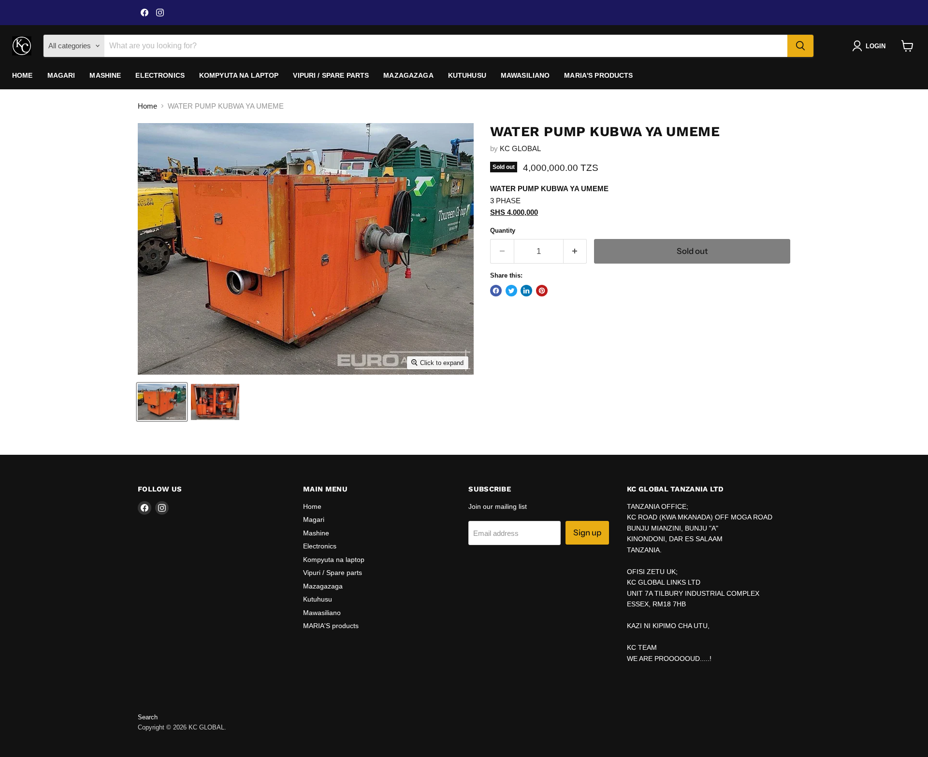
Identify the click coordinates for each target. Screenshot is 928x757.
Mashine (105, 75)
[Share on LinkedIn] (526, 290)
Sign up (587, 532)
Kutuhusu (467, 75)
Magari (61, 75)
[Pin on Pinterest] (542, 290)
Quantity (502, 230)
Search (148, 717)
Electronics (160, 75)
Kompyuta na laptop (239, 75)
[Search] (800, 46)
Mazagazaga (408, 75)
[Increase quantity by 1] (575, 251)
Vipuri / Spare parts (331, 75)
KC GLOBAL (520, 148)
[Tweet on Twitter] (511, 290)
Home (22, 75)
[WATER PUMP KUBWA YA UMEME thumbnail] (162, 402)
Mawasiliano (525, 75)
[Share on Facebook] (496, 290)
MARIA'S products (598, 75)
